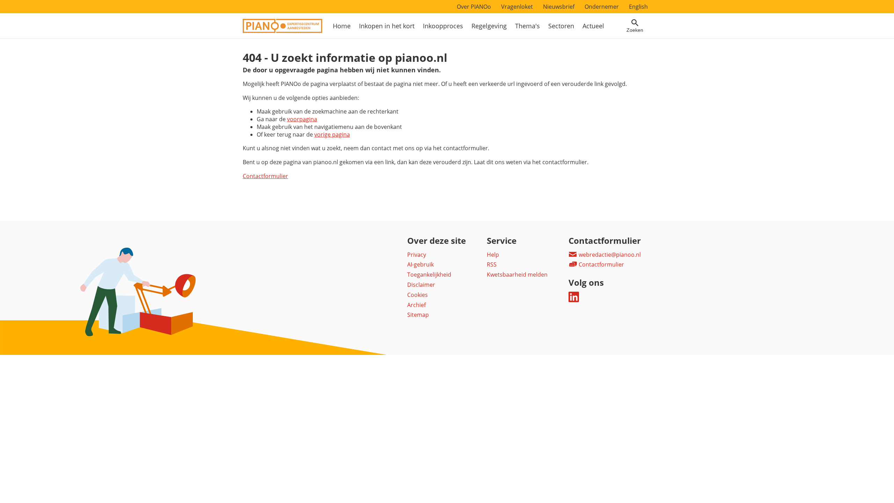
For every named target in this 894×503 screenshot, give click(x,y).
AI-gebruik (420, 264)
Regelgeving (489, 26)
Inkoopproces (443, 26)
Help (493, 254)
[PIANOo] (282, 31)
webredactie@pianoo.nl (609, 254)
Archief (416, 305)
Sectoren (561, 26)
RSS (492, 264)
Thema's (527, 26)
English (638, 6)
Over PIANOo (474, 6)
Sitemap (418, 315)
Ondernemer (602, 6)
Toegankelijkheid (429, 274)
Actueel (593, 26)
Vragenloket (517, 6)
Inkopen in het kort (387, 26)
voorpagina (302, 119)
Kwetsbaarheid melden (517, 274)
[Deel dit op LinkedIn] (574, 300)
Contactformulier (265, 176)
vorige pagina (332, 134)
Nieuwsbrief (558, 6)
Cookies (417, 295)
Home (342, 26)
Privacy (416, 254)
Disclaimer (421, 285)
